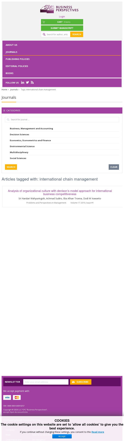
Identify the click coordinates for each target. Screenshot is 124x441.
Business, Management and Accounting (31, 128)
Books (9, 73)
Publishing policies (18, 59)
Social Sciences (18, 158)
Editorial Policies (17, 66)
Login (62, 16)
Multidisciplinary (19, 152)
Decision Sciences (19, 134)
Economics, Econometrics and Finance (30, 140)
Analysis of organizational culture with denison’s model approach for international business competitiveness (60, 192)
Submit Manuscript (62, 28)
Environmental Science (22, 146)
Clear (113, 166)
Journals (11, 51)
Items (63, 21)
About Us (11, 44)
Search (76, 34)
